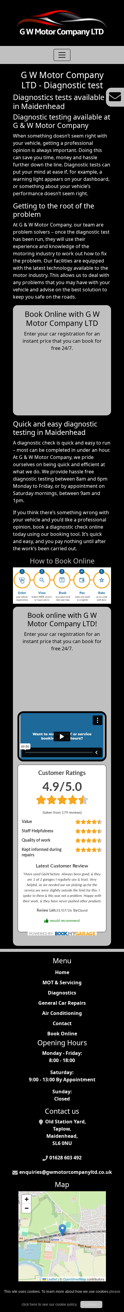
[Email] (115, 97)
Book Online (62, 1033)
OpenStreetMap (74, 1279)
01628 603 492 (65, 1157)
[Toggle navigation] (62, 55)
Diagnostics (62, 992)
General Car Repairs (62, 1003)
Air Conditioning (62, 1013)
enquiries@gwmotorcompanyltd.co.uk (65, 1172)
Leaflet (51, 1279)
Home (62, 972)
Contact (62, 1023)
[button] (62, 1230)
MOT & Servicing (62, 982)
